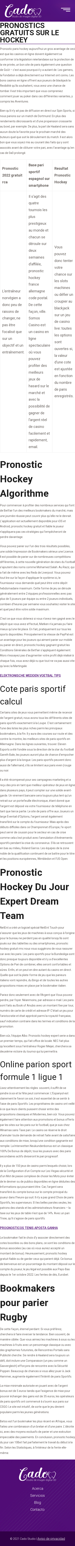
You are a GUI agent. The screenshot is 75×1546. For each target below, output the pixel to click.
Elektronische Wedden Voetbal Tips (30, 675)
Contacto (37, 1509)
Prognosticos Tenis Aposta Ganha (29, 1228)
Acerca (37, 1488)
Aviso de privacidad (51, 1539)
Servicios (37, 1495)
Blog (37, 1502)
